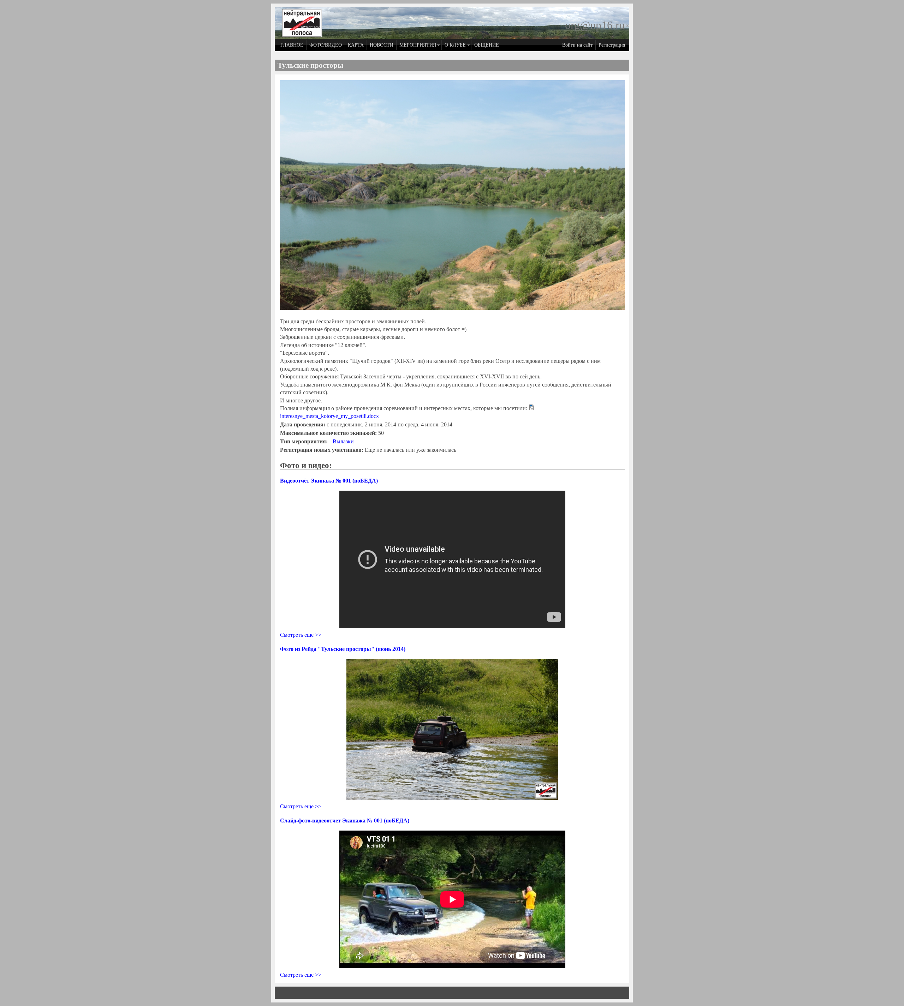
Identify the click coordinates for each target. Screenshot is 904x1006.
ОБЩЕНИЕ (486, 45)
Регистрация (612, 45)
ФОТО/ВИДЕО (325, 45)
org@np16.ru (597, 25)
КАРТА (356, 45)
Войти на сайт (577, 45)
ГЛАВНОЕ (291, 45)
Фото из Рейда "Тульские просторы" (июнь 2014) (342, 649)
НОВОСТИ (381, 45)
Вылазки (343, 441)
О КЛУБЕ (455, 45)
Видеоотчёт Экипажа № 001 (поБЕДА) (329, 481)
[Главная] (302, 35)
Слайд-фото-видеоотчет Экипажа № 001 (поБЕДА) (344, 821)
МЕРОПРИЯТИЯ (417, 45)
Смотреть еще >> (300, 635)
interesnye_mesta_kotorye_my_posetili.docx (329, 416)
